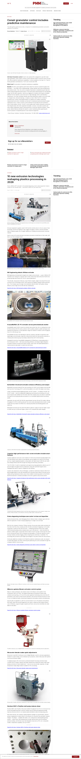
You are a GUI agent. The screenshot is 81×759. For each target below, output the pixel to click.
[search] (10, 3)
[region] (40, 756)
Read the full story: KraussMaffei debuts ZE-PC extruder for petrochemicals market (26, 347)
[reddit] (31, 35)
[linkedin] (27, 35)
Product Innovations (47, 10)
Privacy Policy (35, 756)
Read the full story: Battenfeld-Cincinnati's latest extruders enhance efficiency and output (28, 414)
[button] (8, 3)
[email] (33, 35)
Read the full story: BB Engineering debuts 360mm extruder (21, 288)
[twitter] (29, 35)
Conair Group (24, 31)
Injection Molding (24, 10)
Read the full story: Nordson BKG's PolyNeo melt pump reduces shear (23, 727)
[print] (50, 35)
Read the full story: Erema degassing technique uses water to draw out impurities (26, 544)
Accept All (75, 756)
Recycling (38, 10)
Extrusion (32, 10)
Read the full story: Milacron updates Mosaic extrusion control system (23, 610)
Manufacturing (57, 10)
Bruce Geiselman (11, 31)
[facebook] (25, 35)
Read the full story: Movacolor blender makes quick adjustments (22, 668)
